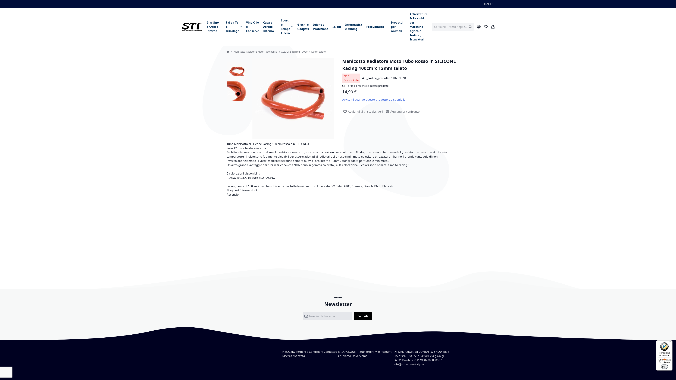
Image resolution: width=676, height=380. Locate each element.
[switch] (664, 367)
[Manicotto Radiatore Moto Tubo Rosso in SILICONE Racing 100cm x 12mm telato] (237, 71)
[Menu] (670, 342)
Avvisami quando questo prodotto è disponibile (373, 100)
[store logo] (191, 26)
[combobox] (453, 27)
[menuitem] (214, 27)
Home (228, 51)
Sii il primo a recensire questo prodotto (365, 85)
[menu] (317, 26)
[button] (489, 4)
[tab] (338, 190)
